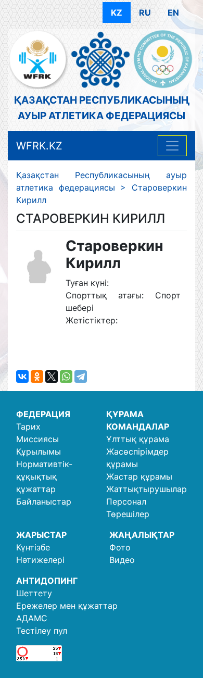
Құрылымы (38, 451)
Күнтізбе (33, 547)
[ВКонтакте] (22, 376)
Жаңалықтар (141, 535)
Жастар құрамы (139, 476)
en (173, 12)
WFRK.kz (39, 146)
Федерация (43, 414)
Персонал (126, 501)
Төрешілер (127, 514)
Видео (122, 560)
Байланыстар (43, 501)
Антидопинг (47, 580)
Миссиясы (37, 439)
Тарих (28, 426)
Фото (120, 547)
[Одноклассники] (37, 376)
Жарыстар (41, 535)
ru (145, 12)
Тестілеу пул (41, 630)
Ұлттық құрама (137, 439)
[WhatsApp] (66, 376)
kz (116, 12)
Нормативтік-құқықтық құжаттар (44, 476)
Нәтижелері (40, 560)
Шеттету (34, 593)
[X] (51, 376)
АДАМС (31, 618)
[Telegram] (80, 376)
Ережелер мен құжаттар (67, 605)
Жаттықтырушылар (146, 489)
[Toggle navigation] (172, 145)
